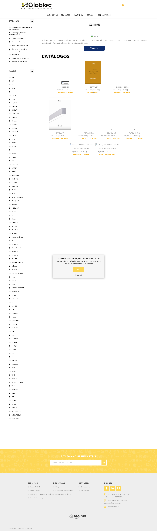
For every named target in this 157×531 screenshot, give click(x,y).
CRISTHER (15, 132)
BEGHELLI (15, 106)
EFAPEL (14, 153)
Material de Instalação (19, 62)
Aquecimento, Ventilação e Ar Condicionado (20, 28)
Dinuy (14, 139)
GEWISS (14, 183)
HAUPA (14, 193)
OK (78, 269)
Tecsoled (15, 364)
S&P (13, 353)
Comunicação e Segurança (21, 42)
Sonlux (14, 350)
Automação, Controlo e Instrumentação (18, 34)
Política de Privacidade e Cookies (41, 494)
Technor (14, 360)
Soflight (14, 346)
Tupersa (14, 393)
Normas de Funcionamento (65, 491)
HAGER (14, 190)
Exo (13, 161)
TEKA (13, 368)
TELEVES (14, 371)
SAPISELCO (15, 313)
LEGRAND (15, 233)
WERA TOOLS (16, 415)
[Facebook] (106, 488)
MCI (13, 241)
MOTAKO (15, 255)
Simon (14, 331)
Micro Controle (17, 248)
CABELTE (14, 110)
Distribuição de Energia (20, 45)
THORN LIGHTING (17, 382)
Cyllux (14, 135)
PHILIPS (14, 281)
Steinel (14, 357)
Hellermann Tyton (18, 197)
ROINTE (14, 306)
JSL (13, 215)
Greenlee (15, 186)
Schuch (14, 324)
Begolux (14, 103)
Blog (57, 487)
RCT (13, 302)
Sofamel (14, 342)
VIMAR (14, 400)
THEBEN (14, 379)
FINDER (14, 172)
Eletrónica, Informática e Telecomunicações (18, 50)
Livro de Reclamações (37, 498)
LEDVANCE (15, 230)
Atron (13, 92)
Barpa (14, 95)
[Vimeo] (112, 488)
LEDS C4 (14, 226)
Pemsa (14, 277)
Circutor (14, 121)
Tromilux (15, 390)
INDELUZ (14, 212)
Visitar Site (94, 48)
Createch (15, 128)
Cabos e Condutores (19, 38)
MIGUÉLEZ (15, 252)
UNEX (13, 397)
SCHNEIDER (15, 320)
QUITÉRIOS (15, 291)
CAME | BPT (16, 113)
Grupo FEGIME (35, 487)
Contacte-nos (85, 487)
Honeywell (15, 201)
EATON (14, 146)
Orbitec (14, 266)
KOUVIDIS (15, 222)
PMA (13, 284)
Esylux (14, 157)
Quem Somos (35, 491)
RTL (13, 310)
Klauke (14, 219)
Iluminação (15, 54)
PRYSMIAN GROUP (18, 288)
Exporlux (15, 164)
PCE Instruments (17, 273)
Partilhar (69, 92)
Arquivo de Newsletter (63, 494)
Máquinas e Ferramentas (20, 58)
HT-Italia (14, 204)
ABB (13, 81)
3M (13, 77)
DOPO (14, 143)
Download (61, 93)
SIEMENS (15, 328)
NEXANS (14, 259)
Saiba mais (78, 275)
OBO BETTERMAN (17, 262)
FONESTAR (15, 175)
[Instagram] (118, 488)
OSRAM (14, 270)
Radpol (14, 295)
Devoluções (85, 491)
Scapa (14, 317)
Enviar (103, 462)
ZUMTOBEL (15, 418)
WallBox (14, 408)
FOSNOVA (15, 179)
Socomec (15, 339)
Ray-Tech (15, 299)
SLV (13, 335)
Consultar (55, 139)
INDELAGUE (15, 208)
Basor (14, 99)
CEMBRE (14, 117)
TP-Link (14, 386)
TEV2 (13, 375)
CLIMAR (14, 124)
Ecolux (14, 150)
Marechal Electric (17, 237)
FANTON (14, 168)
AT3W (14, 88)
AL (12, 85)
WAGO (14, 404)
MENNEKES (15, 244)
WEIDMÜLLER (16, 411)
